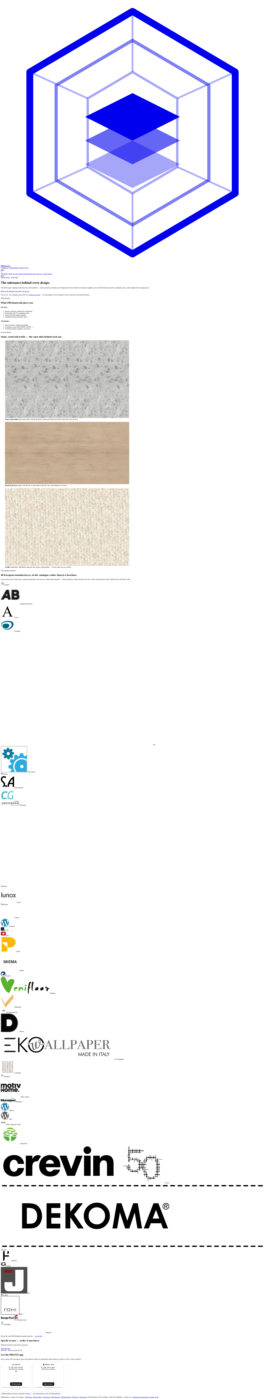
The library (4, 274)
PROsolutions (14, 268)
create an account (34, 295)
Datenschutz (144, 1397)
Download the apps (29, 274)
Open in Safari (48, 1384)
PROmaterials (55, 1397)
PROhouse (46, 1397)
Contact (21, 268)
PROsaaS (75, 1397)
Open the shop (5, 1348)
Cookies (151, 1397)
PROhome (28, 1397)
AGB (156, 1397)
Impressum (136, 1397)
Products (5, 268)
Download (83, 1397)
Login (26, 268)
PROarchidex (37, 1397)
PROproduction (66, 1397)
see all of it (38, 1336)
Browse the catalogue (8, 291)
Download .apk (16, 1384)
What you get (12, 274)
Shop (2, 270)
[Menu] (1, 272)
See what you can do (22, 291)
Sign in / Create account (44, 274)
